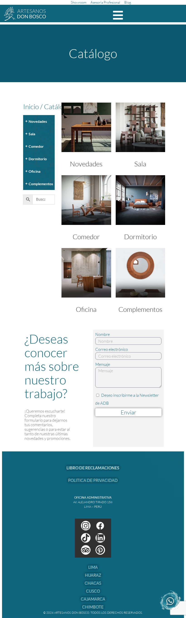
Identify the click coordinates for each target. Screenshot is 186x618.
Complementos (140, 309)
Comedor (86, 236)
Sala (140, 164)
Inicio (31, 106)
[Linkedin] (100, 538)
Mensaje (102, 364)
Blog (127, 2)
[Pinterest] (100, 550)
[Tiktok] (86, 538)
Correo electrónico (111, 349)
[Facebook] (100, 525)
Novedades (86, 164)
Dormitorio (140, 236)
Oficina (86, 309)
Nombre (102, 334)
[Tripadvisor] (86, 550)
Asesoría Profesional (105, 2)
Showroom (78, 2)
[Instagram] (86, 525)
